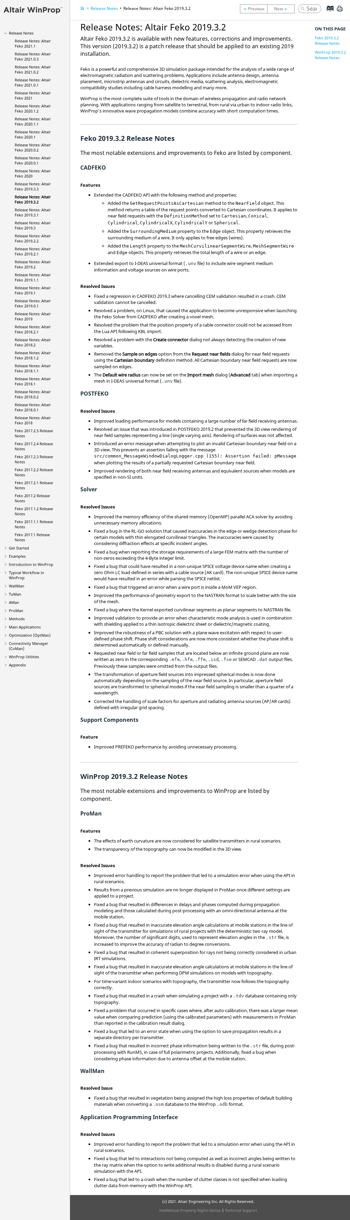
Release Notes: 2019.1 (33, 290)
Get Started (19, 548)
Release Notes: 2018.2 (33, 342)
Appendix (17, 664)
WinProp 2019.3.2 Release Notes (330, 55)
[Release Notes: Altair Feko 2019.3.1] (282, 8)
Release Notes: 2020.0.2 (33, 147)
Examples (17, 556)
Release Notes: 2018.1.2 (33, 355)
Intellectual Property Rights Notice (190, 1210)
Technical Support (241, 1210)
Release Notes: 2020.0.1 (33, 160)
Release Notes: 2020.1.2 (33, 108)
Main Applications (25, 626)
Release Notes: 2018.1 (33, 381)
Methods (17, 618)
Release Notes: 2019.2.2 (33, 238)
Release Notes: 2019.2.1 (33, 251)
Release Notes (21, 33)
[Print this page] (340, 11)
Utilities (24, 656)
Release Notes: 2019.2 (33, 264)
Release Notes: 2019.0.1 (33, 303)
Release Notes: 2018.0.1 (33, 407)
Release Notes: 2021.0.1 (33, 82)
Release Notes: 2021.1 (33, 43)
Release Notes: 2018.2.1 (33, 329)
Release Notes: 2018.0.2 (33, 394)
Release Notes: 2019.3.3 (33, 186)
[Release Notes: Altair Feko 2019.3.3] (253, 8)
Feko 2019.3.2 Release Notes (327, 40)
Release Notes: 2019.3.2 (33, 199)
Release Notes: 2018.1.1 (33, 368)
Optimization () (30, 635)
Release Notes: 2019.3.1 (33, 212)
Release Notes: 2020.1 (33, 134)
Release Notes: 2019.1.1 (33, 277)
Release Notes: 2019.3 (33, 225)
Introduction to (31, 564)
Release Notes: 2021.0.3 (33, 56)
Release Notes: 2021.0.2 (33, 69)
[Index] (328, 14)
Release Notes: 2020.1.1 (33, 121)
